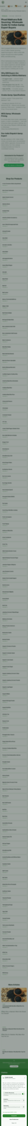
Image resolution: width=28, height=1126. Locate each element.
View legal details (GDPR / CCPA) (10, 1112)
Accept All (14, 1115)
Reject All (14, 1123)
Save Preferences (14, 1119)
